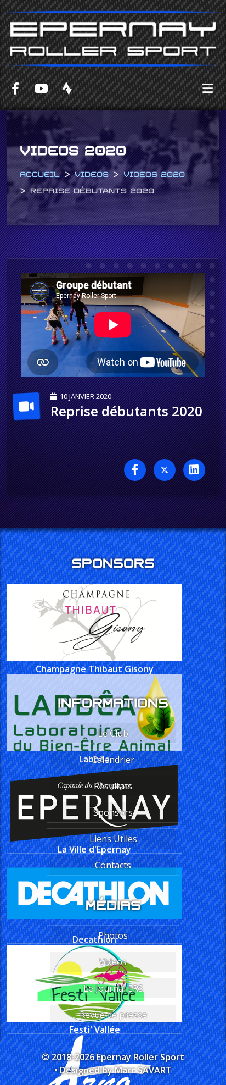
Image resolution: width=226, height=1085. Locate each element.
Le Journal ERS (113, 988)
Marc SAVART (143, 1070)
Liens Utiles (113, 839)
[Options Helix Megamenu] (207, 88)
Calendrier (113, 760)
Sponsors (113, 812)
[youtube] (41, 88)
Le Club (113, 733)
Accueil (40, 173)
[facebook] (15, 88)
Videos (92, 173)
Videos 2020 (154, 173)
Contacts (113, 865)
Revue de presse (113, 1015)
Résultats (113, 786)
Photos (113, 935)
